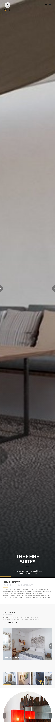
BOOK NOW (34, 4)
